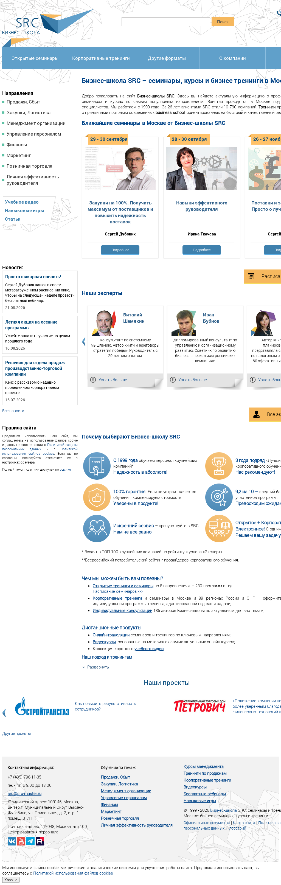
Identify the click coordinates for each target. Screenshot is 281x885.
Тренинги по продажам (205, 773)
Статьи (13, 219)
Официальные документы (207, 822)
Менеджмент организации (36, 123)
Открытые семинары (35, 58)
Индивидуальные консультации (122, 610)
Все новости (13, 410)
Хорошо (10, 880)
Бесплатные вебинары (205, 793)
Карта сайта (244, 822)
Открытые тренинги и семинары (123, 585)
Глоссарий (236, 828)
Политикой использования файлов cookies (40, 451)
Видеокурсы (104, 641)
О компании (232, 58)
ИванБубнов (211, 317)
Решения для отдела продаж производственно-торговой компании (35, 368)
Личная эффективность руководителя (33, 179)
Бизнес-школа (223, 810)
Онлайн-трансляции (111, 634)
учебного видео (149, 648)
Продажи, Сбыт (23, 102)
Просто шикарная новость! (33, 276)
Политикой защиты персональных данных (40, 446)
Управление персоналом (34, 134)
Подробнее (120, 249)
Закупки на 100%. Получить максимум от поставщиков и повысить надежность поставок (120, 212)
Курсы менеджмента (204, 766)
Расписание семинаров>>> (118, 591)
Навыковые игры (24, 210)
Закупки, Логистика (28, 112)
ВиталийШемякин (134, 317)
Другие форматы (167, 58)
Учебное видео (22, 202)
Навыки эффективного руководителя (201, 206)
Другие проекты (16, 733)
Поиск (223, 21)
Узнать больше (113, 379)
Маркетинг (19, 155)
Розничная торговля (29, 166)
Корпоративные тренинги (101, 58)
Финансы (17, 144)
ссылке (65, 469)
